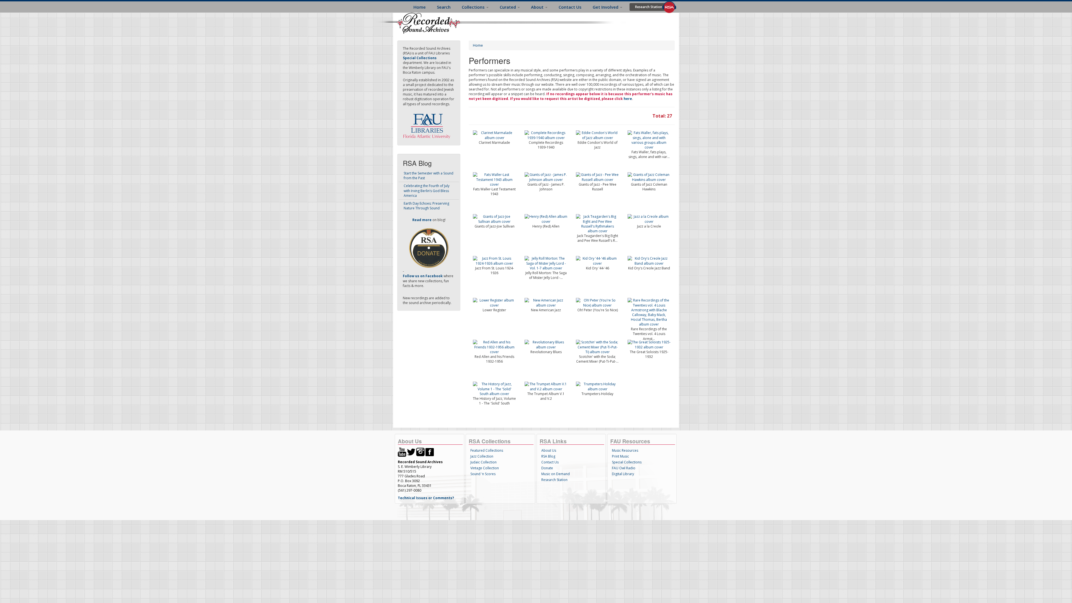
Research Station (648, 6)
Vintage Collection (484, 468)
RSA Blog (548, 456)
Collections (474, 7)
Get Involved (606, 7)
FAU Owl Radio (623, 468)
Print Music (620, 456)
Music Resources (625, 450)
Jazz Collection (481, 456)
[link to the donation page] (429, 247)
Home (419, 7)
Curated (508, 7)
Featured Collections (486, 450)
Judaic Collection (483, 462)
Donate (547, 468)
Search (444, 7)
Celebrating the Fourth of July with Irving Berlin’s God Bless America (426, 190)
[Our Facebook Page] (429, 451)
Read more (422, 219)
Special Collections (627, 462)
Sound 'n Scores (483, 474)
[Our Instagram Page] (420, 451)
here (628, 98)
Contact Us (570, 7)
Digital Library (623, 474)
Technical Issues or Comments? (426, 498)
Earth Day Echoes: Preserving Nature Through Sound (426, 205)
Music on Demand (555, 474)
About (538, 7)
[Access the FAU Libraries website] (428, 124)
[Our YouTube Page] (402, 451)
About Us (548, 450)
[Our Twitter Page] (411, 451)
